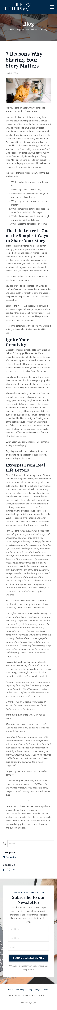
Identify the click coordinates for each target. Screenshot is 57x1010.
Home (10, 990)
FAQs (37, 990)
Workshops (20, 990)
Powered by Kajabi (28, 1003)
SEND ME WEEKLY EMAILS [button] (28, 958)
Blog (28, 24)
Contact (46, 990)
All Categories (9, 857)
